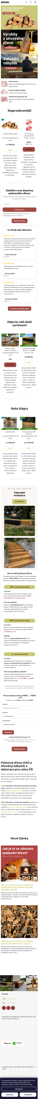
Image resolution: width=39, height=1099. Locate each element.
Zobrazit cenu (19, 209)
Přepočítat (8, 732)
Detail (10, 150)
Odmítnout (10, 1094)
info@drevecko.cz (12, 998)
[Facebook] (4, 1008)
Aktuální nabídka (19, 221)
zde (31, 1084)
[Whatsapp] (13, 1008)
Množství (5, 704)
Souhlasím (28, 1094)
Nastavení (18, 1089)
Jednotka (5, 712)
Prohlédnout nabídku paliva (19, 308)
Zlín (35, 1067)
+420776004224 (11, 1003)
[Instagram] (8, 1008)
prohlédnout (19, 501)
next (37, 133)
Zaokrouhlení (6, 720)
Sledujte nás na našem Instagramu (20, 971)
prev (1, 133)
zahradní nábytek (12, 812)
